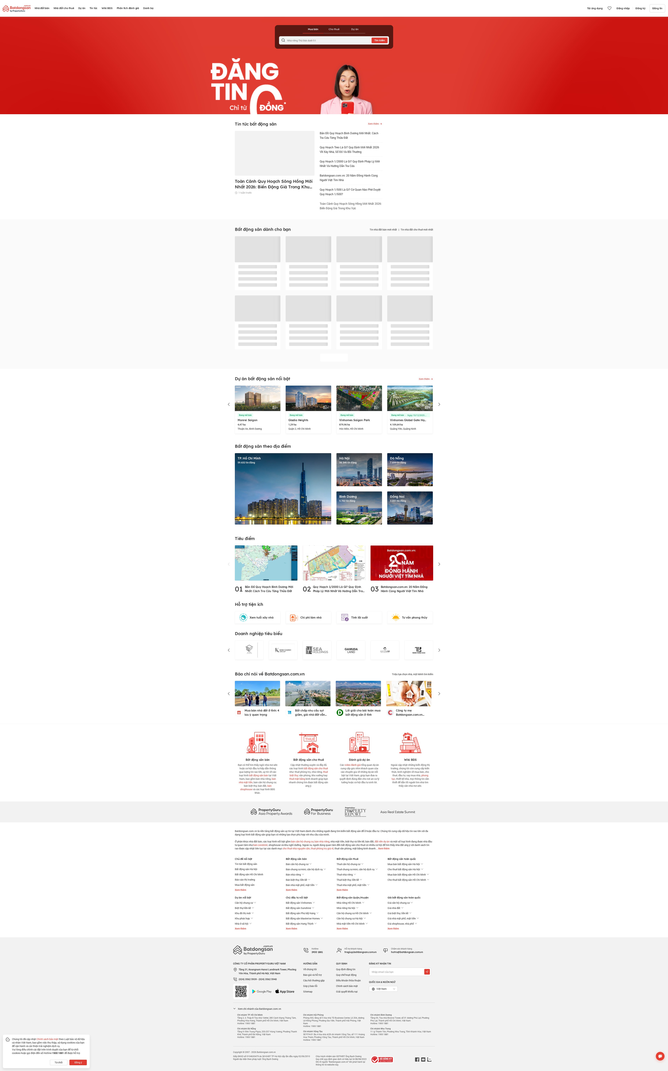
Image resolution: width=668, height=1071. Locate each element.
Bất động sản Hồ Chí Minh (249, 874)
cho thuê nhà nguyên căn (296, 848)
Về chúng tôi (310, 969)
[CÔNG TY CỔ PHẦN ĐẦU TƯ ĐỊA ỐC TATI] (419, 650)
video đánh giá (353, 765)
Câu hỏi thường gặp (314, 980)
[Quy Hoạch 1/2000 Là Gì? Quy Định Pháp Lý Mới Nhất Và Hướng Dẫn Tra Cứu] (334, 562)
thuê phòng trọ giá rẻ (322, 848)
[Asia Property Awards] (271, 811)
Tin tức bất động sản (246, 864)
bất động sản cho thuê (316, 768)
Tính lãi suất (359, 617)
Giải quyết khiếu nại (347, 991)
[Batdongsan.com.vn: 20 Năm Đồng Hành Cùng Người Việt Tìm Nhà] (402, 562)
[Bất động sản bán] (257, 742)
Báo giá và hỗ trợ (312, 974)
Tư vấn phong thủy (414, 617)
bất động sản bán (258, 775)
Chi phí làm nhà (310, 617)
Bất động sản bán (296, 859)
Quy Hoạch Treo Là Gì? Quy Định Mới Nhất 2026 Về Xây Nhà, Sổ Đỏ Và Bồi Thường (349, 149)
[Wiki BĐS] (410, 742)
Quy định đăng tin (345, 969)
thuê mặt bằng (297, 778)
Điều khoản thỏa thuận (348, 980)
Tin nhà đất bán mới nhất (383, 229)
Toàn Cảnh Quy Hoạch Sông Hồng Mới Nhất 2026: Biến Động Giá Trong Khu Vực (351, 206)
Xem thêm (383, 848)
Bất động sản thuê (347, 859)
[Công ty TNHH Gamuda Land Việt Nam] (317, 650)
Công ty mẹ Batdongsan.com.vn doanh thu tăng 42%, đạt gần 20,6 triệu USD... (412, 713)
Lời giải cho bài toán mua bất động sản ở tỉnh (362, 712)
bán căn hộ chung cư (302, 841)
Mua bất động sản (245, 884)
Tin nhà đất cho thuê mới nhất (417, 229)
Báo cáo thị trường (245, 879)
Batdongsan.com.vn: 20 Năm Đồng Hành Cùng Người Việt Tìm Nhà (349, 178)
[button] (229, 404)
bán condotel (260, 845)
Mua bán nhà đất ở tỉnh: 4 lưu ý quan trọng (262, 712)
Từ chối (59, 1062)
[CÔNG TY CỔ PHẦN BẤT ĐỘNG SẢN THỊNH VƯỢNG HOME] (385, 650)
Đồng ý (78, 1062)
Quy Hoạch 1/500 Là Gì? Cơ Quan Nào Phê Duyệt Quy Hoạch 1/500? (350, 192)
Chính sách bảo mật (347, 986)
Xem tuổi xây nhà (261, 617)
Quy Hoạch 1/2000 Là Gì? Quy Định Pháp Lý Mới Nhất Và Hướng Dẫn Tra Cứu (350, 163)
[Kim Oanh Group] (249, 650)
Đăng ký (640, 8)
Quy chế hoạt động (346, 974)
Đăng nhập (623, 8)
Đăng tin (657, 8)
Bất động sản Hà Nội (246, 869)
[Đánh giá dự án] (359, 742)
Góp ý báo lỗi (310, 986)
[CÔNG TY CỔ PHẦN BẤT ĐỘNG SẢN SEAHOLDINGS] (283, 650)
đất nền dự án (382, 841)
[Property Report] (355, 811)
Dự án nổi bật (243, 897)
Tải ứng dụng (595, 8)
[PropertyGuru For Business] (318, 811)
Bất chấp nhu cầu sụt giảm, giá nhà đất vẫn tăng (310, 713)
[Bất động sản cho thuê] (308, 742)
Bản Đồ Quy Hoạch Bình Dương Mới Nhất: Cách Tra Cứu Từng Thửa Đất (349, 135)
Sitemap (307, 991)
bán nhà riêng (322, 841)
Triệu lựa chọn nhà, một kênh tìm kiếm (412, 674)
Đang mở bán (245, 415)
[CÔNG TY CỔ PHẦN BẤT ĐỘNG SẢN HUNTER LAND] (351, 650)
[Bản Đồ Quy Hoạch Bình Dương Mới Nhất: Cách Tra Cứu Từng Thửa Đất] (266, 562)
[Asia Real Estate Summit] (398, 811)
